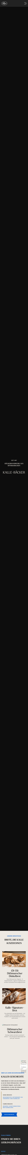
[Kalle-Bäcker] (4, 3)
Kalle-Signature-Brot (14, 1009)
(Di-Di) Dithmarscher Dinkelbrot (14, 973)
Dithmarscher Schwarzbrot (14, 1030)
